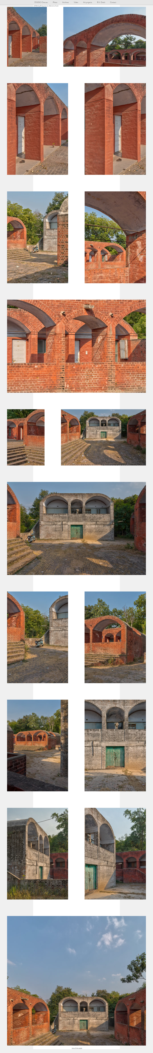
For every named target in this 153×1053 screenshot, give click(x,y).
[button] (102, 2)
